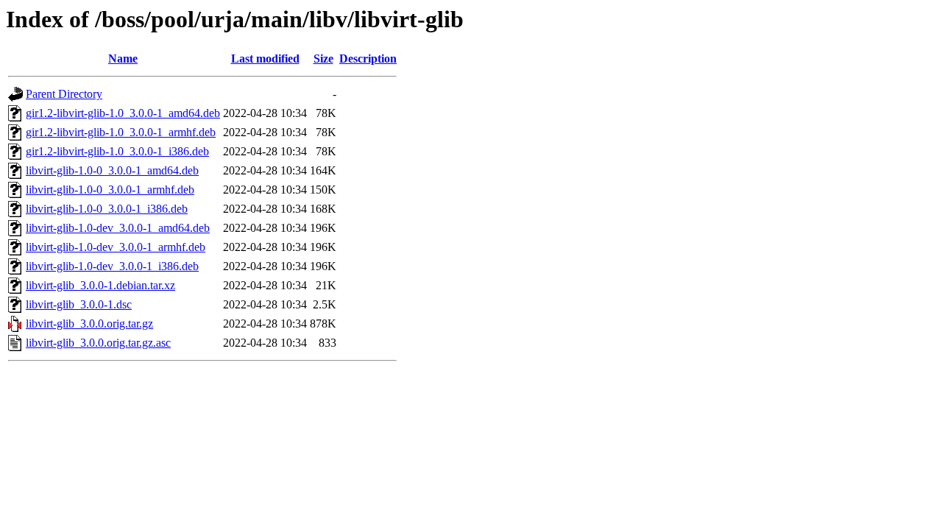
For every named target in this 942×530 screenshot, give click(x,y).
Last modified (265, 58)
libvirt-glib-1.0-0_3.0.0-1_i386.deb (107, 208)
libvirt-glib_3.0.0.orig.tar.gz (89, 323)
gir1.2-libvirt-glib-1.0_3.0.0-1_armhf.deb (121, 132)
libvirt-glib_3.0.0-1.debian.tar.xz (100, 285)
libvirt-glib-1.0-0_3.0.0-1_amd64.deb (112, 170)
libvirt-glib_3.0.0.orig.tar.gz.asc (98, 342)
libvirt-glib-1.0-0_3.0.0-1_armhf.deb (110, 189)
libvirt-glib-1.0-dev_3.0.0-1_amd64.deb (118, 228)
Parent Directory (64, 94)
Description (368, 58)
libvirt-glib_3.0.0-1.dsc (79, 304)
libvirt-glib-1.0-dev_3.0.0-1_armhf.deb (115, 247)
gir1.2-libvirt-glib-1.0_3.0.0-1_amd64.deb (123, 113)
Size (323, 58)
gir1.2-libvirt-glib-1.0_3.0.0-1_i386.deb (117, 151)
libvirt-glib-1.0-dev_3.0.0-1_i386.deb (112, 266)
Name (123, 58)
